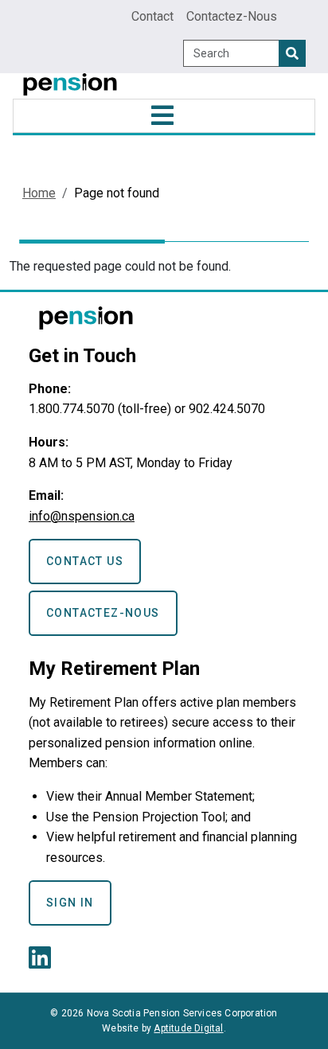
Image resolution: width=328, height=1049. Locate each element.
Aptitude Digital (188, 1028)
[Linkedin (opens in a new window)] (43, 962)
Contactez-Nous (231, 16)
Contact (152, 16)
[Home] (70, 85)
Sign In (70, 902)
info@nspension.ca (82, 516)
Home (39, 193)
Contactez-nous (103, 612)
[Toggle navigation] (164, 116)
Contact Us (84, 561)
